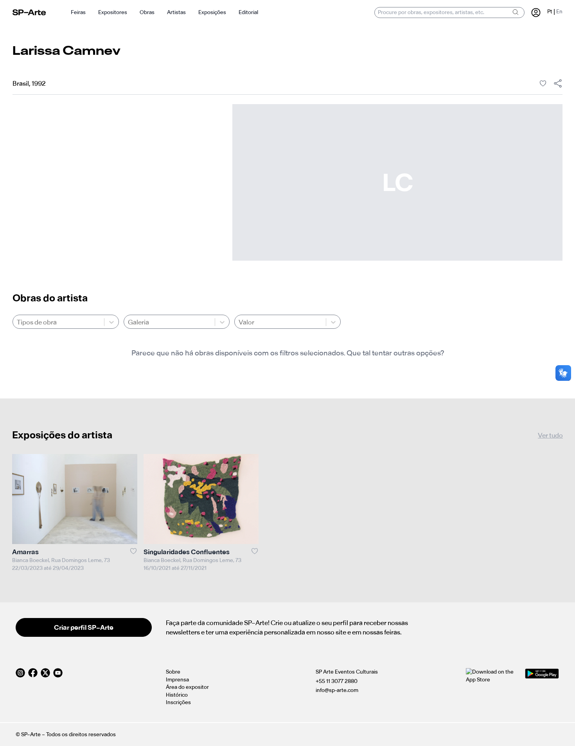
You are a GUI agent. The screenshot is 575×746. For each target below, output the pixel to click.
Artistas (176, 12)
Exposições (212, 12)
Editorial (248, 12)
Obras (147, 12)
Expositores (112, 12)
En (559, 11)
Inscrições (178, 702)
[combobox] (17, 322)
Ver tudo (550, 435)
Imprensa (177, 679)
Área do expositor (187, 687)
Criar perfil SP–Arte (83, 627)
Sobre (173, 672)
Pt (549, 11)
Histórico (177, 695)
